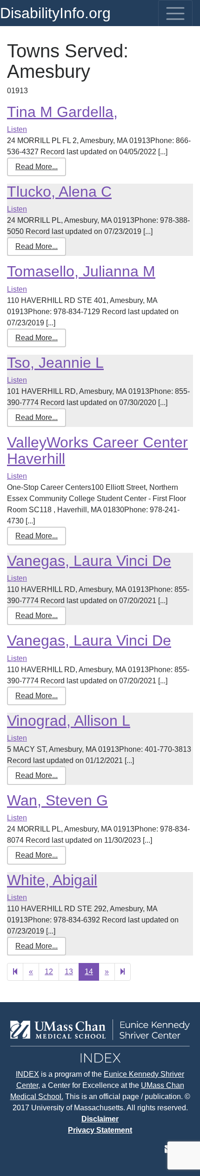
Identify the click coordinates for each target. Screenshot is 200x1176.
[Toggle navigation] (175, 13)
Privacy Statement (100, 1130)
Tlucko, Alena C (59, 191)
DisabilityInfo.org (55, 13)
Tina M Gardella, (62, 111)
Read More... (36, 167)
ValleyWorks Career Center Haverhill (97, 450)
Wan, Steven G (57, 800)
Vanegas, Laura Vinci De (89, 560)
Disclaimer (100, 1119)
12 (49, 972)
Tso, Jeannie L (55, 362)
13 (69, 972)
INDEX (27, 1074)
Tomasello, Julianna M (81, 271)
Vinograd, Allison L (68, 720)
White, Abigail (52, 880)
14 (89, 972)
